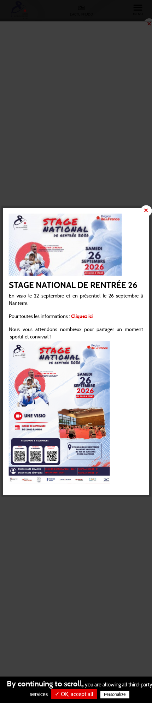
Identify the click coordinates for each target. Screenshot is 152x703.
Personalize (115, 694)
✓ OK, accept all (74, 694)
